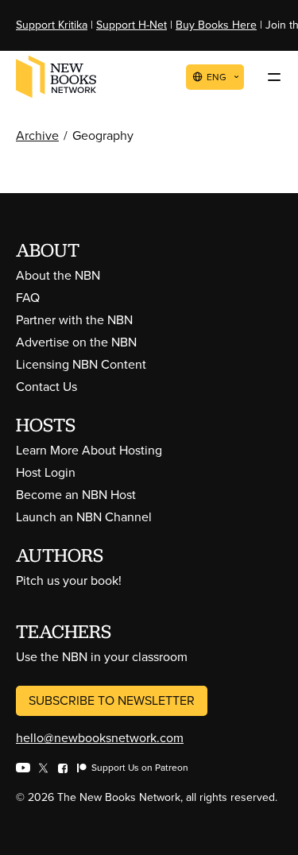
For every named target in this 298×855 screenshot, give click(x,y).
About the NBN (58, 275)
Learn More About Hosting (89, 450)
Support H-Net (131, 25)
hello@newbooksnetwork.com (100, 738)
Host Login (45, 472)
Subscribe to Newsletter (112, 700)
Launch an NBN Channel (84, 517)
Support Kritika (51, 25)
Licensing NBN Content (81, 364)
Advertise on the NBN (76, 342)
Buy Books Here (216, 25)
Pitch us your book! (69, 580)
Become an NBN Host (76, 495)
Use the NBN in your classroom (102, 657)
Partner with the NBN (74, 320)
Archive (37, 135)
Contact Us (46, 386)
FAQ (28, 297)
